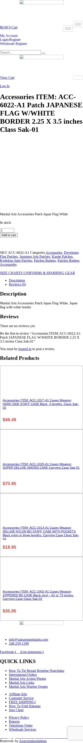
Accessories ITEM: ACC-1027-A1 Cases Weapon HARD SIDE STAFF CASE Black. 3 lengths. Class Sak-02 (41, 403)
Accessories (54, 252)
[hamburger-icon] (78, 24)
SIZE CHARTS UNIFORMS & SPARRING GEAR (37, 273)
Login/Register (10, 40)
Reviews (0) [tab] (17, 284)
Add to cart (9, 235)
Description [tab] (17, 280)
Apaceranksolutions (33, 741)
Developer (71, 252)
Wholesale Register (13, 43)
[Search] (43, 53)
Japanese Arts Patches (34, 256)
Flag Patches (9, 256)
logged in (24, 349)
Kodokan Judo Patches (16, 260)
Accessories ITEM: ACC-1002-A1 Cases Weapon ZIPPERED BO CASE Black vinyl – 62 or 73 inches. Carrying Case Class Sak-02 (38, 595)
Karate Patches (62, 256)
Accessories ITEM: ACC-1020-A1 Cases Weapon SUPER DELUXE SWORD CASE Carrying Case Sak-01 (41, 466)
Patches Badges (45, 260)
